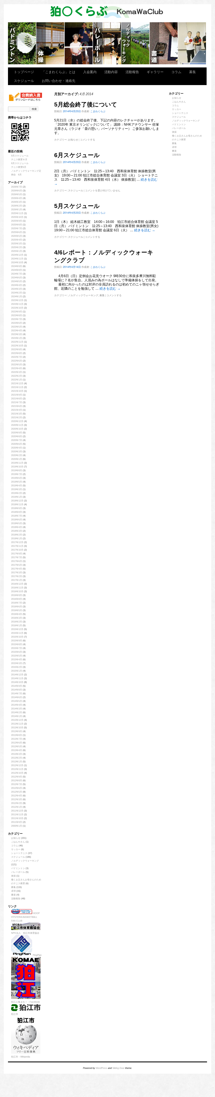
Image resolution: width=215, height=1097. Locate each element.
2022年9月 (16, 349)
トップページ (24, 71)
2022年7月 (16, 357)
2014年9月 (16, 686)
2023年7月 (16, 319)
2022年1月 (16, 379)
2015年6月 (16, 652)
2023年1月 (16, 338)
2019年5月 (16, 481)
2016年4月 (16, 614)
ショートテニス (79, 43)
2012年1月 (16, 807)
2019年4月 (16, 485)
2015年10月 (17, 636)
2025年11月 (17, 213)
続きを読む (144, 230)
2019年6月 (16, 478)
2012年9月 (16, 776)
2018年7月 (16, 515)
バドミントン (22, 43)
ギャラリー (155, 71)
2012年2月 (16, 803)
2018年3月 (16, 531)
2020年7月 (16, 440)
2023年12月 (17, 300)
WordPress (101, 1068)
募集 (192, 71)
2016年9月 (16, 595)
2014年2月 (16, 712)
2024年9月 (16, 266)
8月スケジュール (20, 163)
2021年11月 (17, 387)
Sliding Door (118, 1068)
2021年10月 (17, 391)
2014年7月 (16, 693)
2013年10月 (17, 727)
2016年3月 (16, 618)
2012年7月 (16, 784)
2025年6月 (16, 232)
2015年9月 (16, 640)
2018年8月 (16, 512)
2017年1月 (16, 580)
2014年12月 (17, 674)
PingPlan (37, 955)
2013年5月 (16, 746)
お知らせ (15, 838)
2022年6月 (16, 360)
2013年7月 (16, 739)
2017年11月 (17, 546)
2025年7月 (16, 228)
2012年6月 (16, 788)
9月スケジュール (20, 155)
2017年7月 (16, 557)
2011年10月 (17, 818)
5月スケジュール (77, 206)
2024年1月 (16, 296)
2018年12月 (17, 500)
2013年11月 (17, 723)
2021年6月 (16, 406)
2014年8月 (16, 689)
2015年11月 (17, 633)
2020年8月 (16, 436)
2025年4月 (16, 239)
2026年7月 (16, 186)
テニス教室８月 (19, 159)
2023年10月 (17, 307)
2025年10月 (17, 217)
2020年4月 (16, 447)
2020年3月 (16, 451)
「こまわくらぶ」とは (58, 71)
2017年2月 (16, 576)
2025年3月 (16, 243)
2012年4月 (16, 795)
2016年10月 (17, 591)
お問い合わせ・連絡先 (58, 80)
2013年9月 (16, 731)
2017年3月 (16, 572)
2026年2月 (16, 205)
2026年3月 (16, 202)
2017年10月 (17, 549)
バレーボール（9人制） (107, 43)
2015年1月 (16, 671)
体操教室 (50, 43)
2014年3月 (16, 708)
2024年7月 (16, 273)
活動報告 (132, 71)
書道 (13, 894)
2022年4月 (16, 368)
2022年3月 (16, 372)
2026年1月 (16, 209)
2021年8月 (16, 398)
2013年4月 (16, 750)
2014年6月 (16, 697)
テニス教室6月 (18, 167)
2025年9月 (16, 221)
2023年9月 (16, 311)
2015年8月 (16, 644)
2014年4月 (16, 705)
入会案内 (90, 71)
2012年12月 (17, 765)
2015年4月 (16, 659)
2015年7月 (16, 648)
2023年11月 (17, 304)
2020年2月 (16, 455)
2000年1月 (16, 826)
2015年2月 (16, 667)
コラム (176, 71)
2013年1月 (16, 761)
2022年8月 (16, 353)
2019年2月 (16, 493)
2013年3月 (16, 754)
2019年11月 (17, 463)
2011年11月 (17, 814)
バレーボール (18, 872)
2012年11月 (17, 769)
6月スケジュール (77, 155)
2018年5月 (16, 523)
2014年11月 (17, 678)
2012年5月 (16, 792)
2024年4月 (16, 285)
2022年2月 (16, 376)
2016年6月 (16, 606)
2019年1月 (16, 497)
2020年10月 (17, 428)
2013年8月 (16, 735)
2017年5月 (16, 565)
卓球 (13, 891)
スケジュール (24, 80)
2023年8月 (16, 315)
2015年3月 (16, 663)
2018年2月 (16, 534)
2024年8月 (16, 270)
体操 (13, 876)
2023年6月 (16, 323)
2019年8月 (16, 470)
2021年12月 (17, 383)
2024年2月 (16, 292)
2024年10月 (17, 262)
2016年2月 (16, 621)
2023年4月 (16, 330)
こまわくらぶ (97, 111)
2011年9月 (16, 822)
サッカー (15, 849)
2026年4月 (16, 198)
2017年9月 (16, 553)
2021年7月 (16, 402)
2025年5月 (16, 236)
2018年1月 (16, 538)
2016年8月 (16, 599)
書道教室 (164, 43)
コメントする (87, 139)
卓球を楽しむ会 (192, 43)
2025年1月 (16, 251)
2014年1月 (16, 716)
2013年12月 (17, 720)
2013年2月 (16, 757)
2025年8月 (16, 224)
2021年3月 (16, 413)
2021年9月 (16, 394)
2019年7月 (16, 474)
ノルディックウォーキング (135, 43)
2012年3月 (16, 799)
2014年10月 (17, 682)
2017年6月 (16, 561)
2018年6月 (16, 519)
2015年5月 (16, 655)
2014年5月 (16, 701)
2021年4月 (16, 410)
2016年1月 (16, 625)
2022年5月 (16, 364)
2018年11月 (17, 504)
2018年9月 (16, 508)
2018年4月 (16, 527)
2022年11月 (17, 342)
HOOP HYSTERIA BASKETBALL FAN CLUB (25, 917)
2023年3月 (16, 334)
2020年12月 (17, 421)
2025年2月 (16, 247)
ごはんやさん (18, 842)
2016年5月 (16, 610)
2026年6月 (16, 190)
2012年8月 (16, 780)
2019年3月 (16, 489)
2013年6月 (16, 742)
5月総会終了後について (85, 104)
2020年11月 (17, 425)
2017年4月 (16, 568)
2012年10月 (17, 773)
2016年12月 (17, 584)
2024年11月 (17, 258)
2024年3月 (16, 289)
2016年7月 (16, 602)
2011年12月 (17, 810)
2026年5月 (16, 194)
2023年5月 (16, 326)
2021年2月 (16, 417)
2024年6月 (16, 277)
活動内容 (111, 71)
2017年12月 (17, 542)
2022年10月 (17, 345)
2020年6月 (16, 444)
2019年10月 (17, 466)
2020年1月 (16, 459)
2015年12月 (17, 629)
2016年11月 (17, 587)
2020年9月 (16, 432)
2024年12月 (17, 255)
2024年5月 (16, 281)
